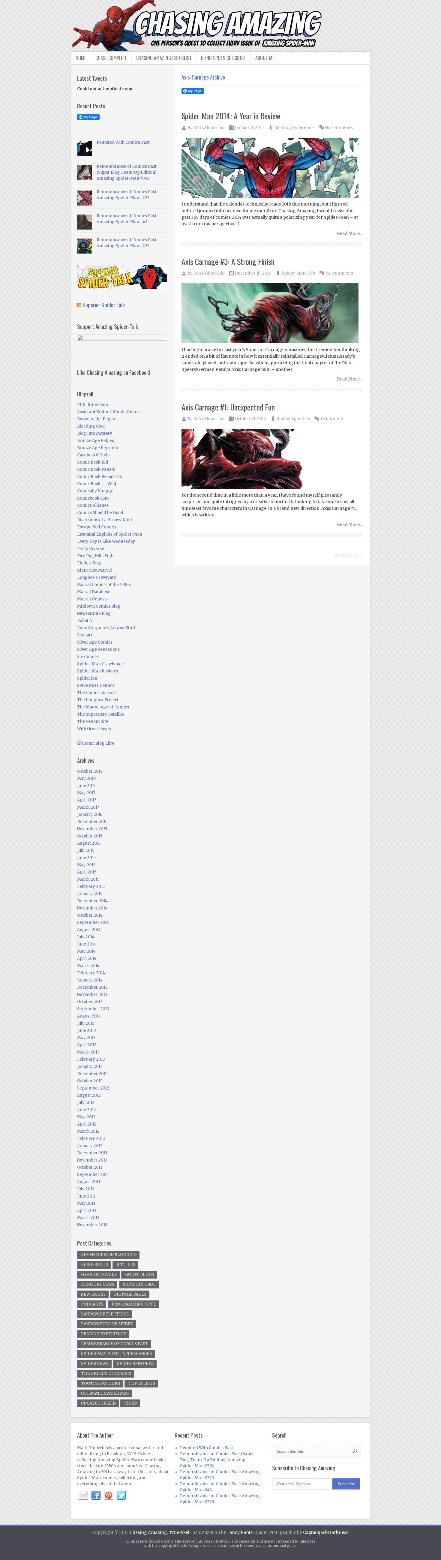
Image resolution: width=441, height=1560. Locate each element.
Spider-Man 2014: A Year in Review (231, 116)
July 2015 (85, 850)
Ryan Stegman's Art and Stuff (106, 627)
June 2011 (86, 1196)
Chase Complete (111, 58)
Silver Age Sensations (98, 649)
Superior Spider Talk (103, 304)
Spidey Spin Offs (298, 273)
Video (130, 1403)
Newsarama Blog (94, 613)
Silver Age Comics (94, 642)
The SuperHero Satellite (100, 714)
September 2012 (93, 1088)
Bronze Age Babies (95, 440)
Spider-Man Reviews (97, 671)
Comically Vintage (95, 491)
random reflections (105, 1314)
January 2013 (90, 1066)
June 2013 (86, 1030)
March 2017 (88, 807)
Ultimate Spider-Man (105, 1393)
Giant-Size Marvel (94, 570)
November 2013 (92, 994)
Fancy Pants (240, 1532)
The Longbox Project (97, 699)
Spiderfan (87, 678)
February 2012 (91, 1138)
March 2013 (88, 1052)
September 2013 (93, 1008)
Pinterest (108, 1495)
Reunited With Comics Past (123, 142)
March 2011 (88, 1217)
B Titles (125, 1264)
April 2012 (87, 1124)
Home (81, 58)
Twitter (121, 1495)
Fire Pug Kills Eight (96, 555)
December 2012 (92, 1073)
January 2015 (89, 893)
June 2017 (86, 785)
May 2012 (86, 1117)
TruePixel (179, 1532)
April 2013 (87, 1045)
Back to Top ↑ (348, 555)
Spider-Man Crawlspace (101, 663)
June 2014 (86, 944)
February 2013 (91, 1059)
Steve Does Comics (95, 685)
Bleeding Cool (91, 426)
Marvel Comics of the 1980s (104, 584)
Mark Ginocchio (209, 127)
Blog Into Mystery (94, 433)
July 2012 (85, 1102)
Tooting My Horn (100, 1383)
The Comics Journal (96, 692)
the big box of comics (106, 1373)
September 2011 (93, 1174)
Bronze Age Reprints (97, 447)
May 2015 (86, 864)
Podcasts (92, 1304)
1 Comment (331, 418)
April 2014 (87, 958)
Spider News (95, 1363)
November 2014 (92, 908)
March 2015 (88, 879)
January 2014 (90, 980)
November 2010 (92, 1225)
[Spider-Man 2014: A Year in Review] (272, 168)
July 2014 (85, 936)
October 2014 (90, 915)
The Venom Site (92, 721)
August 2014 (89, 929)
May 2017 (86, 792)
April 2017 (86, 800)
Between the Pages (96, 419)
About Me (264, 58)
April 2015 (86, 872)
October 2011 (89, 1167)
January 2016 (89, 814)
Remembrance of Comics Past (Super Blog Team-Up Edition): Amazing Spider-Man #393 (127, 172)
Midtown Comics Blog (98, 606)
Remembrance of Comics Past (114, 1343)
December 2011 (92, 1153)
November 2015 (92, 828)
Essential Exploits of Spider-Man (109, 534)
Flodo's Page (90, 563)
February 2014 (91, 972)
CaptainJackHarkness (325, 1532)
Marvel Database (93, 591)
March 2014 (88, 965)
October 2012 (90, 1081)
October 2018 (90, 771)
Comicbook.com (93, 498)
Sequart (84, 635)
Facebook (96, 1495)
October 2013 (90, 1001)
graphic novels (99, 1274)
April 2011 (86, 1210)
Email (83, 1495)
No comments (339, 127)
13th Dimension (92, 404)
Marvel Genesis (92, 599)
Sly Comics (88, 656)
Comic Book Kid (92, 462)
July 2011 (85, 1189)
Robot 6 (84, 620)
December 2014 (92, 900)
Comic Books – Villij (96, 483)
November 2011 (92, 1160)
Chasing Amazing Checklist (164, 58)
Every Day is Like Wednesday (106, 541)
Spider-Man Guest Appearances (116, 1353)
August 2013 (89, 1016)
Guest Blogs (139, 1274)
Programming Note (134, 1304)
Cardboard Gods (93, 455)
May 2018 (86, 778)
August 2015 (88, 843)
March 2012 (88, 1131)
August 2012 (89, 1095)
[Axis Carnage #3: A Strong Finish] (272, 313)
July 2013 (85, 1023)
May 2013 (86, 1037)
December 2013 (92, 987)
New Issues (93, 1294)
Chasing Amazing (148, 1532)
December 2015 (92, 821)
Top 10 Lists (141, 1383)
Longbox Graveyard (97, 577)
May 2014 (86, 951)
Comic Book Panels (96, 469)
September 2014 (93, 922)
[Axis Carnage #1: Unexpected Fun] (272, 459)
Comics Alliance (93, 505)
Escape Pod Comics (96, 527)
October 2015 (89, 836)
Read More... (349, 233)
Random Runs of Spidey (107, 1324)
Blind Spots (94, 1264)
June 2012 (86, 1109)
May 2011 (86, 1203)
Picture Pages (130, 1294)
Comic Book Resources (99, 476)
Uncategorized (98, 1403)
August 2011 (88, 1181)
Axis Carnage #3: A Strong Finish (228, 261)
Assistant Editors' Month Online (108, 411)
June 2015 (86, 857)
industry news (97, 1284)
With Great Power (94, 728)
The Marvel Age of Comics (103, 707)
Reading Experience (294, 127)
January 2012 (90, 1145)
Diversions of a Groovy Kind (104, 519)
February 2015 (91, 886)
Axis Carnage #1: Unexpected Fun (228, 407)
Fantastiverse (90, 548)
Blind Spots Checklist (223, 58)
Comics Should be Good (100, 512)
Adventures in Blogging (108, 1254)
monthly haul (139, 1284)
